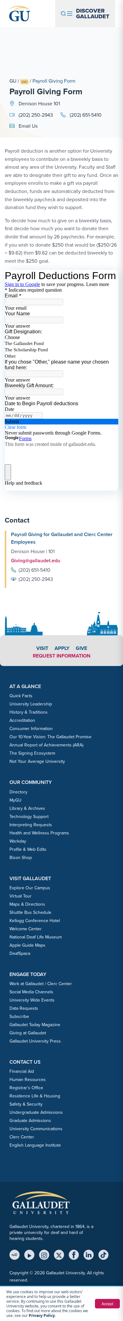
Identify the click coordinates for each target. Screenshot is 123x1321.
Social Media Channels (31, 992)
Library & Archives (27, 808)
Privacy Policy (42, 1315)
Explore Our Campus (29, 888)
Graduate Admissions (30, 1120)
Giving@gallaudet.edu (35, 560)
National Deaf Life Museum (35, 937)
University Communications (35, 1128)
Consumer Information (31, 728)
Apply (62, 648)
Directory (18, 792)
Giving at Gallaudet (27, 1033)
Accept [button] (107, 1303)
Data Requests (23, 1008)
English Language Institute (35, 1145)
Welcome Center (25, 929)
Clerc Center (21, 1137)
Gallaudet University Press (35, 1041)
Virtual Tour (20, 896)
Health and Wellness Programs (39, 833)
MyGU (15, 800)
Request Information (62, 655)
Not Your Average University (37, 761)
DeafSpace (20, 953)
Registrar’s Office (26, 1087)
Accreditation (22, 720)
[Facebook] (74, 1255)
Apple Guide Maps (27, 945)
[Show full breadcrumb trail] (24, 82)
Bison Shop (20, 857)
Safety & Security (26, 1104)
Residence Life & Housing (34, 1096)
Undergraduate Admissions (36, 1112)
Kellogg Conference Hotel (34, 920)
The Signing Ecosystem (32, 753)
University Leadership (30, 704)
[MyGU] (14, 1255)
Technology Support (29, 816)
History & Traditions (28, 712)
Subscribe (19, 1016)
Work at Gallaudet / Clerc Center (40, 983)
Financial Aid (21, 1071)
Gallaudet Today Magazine (34, 1024)
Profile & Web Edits (27, 849)
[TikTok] (103, 1255)
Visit (42, 648)
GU (12, 80)
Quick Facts (20, 696)
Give (81, 648)
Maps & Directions (27, 904)
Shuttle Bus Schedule (30, 912)
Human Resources (27, 1079)
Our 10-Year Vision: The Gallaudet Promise (50, 737)
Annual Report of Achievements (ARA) (46, 745)
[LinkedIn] (89, 1255)
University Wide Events (32, 1000)
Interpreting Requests (30, 824)
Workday (17, 841)
